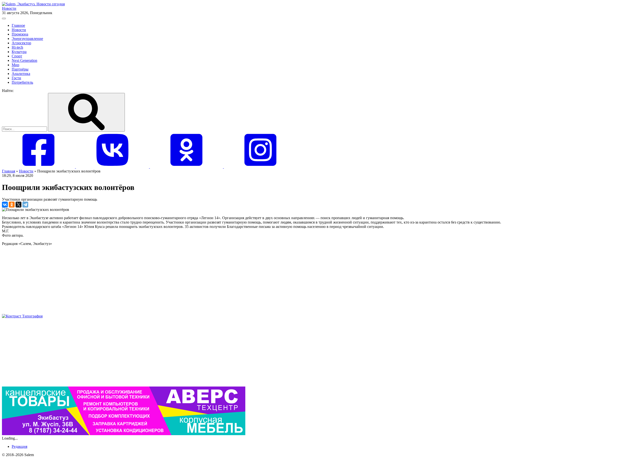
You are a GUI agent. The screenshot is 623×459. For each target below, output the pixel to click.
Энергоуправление (27, 38)
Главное (18, 25)
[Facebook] (39, 167)
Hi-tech (17, 47)
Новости (9, 8)
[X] (18, 204)
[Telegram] (25, 204)
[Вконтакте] (113, 167)
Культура (19, 52)
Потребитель (22, 82)
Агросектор (21, 43)
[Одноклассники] (187, 167)
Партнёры (20, 69)
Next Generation (24, 60)
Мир (15, 65)
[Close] (4, 18)
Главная (8, 171)
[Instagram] (260, 167)
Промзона (20, 34)
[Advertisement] (148, 280)
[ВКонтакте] (5, 204)
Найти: (8, 91)
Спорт (17, 56)
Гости (16, 78)
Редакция (19, 446)
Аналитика (21, 74)
